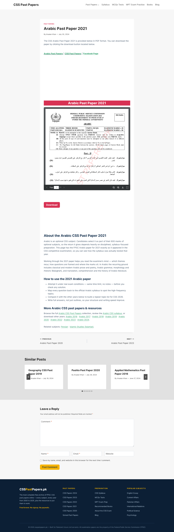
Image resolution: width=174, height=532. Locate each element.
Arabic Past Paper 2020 (51, 341)
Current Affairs (133, 497)
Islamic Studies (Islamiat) (82, 327)
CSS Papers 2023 (70, 497)
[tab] (82, 391)
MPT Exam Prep (101, 502)
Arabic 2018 (98, 316)
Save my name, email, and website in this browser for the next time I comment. (76, 460)
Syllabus (106, 4)
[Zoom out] (114, 187)
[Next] (145, 377)
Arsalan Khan (51, 34)
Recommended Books (103, 506)
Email (76, 454)
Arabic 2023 (70, 320)
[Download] (123, 187)
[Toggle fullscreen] (127, 187)
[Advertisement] (87, 75)
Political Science (133, 511)
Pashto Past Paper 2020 (86, 370)
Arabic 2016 (71, 316)
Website (109, 454)
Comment (46, 421)
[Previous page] (47, 187)
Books (150, 4)
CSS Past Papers (73, 53)
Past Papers (49, 24)
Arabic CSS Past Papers (70, 313)
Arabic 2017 (84, 316)
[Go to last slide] (28, 377)
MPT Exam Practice (135, 4)
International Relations (135, 506)
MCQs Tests (118, 4)
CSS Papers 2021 (70, 506)
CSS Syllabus (100, 493)
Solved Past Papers (70, 515)
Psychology (131, 515)
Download (52, 204)
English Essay (132, 493)
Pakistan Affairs (133, 502)
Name (44, 454)
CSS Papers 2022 (70, 502)
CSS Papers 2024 (70, 493)
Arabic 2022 (56, 320)
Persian (64, 327)
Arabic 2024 (83, 320)
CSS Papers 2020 (70, 511)
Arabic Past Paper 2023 (122, 341)
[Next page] (64, 187)
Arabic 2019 (111, 316)
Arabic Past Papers (53, 53)
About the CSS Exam (103, 511)
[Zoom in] (118, 187)
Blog (157, 4)
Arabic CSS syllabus (112, 313)
